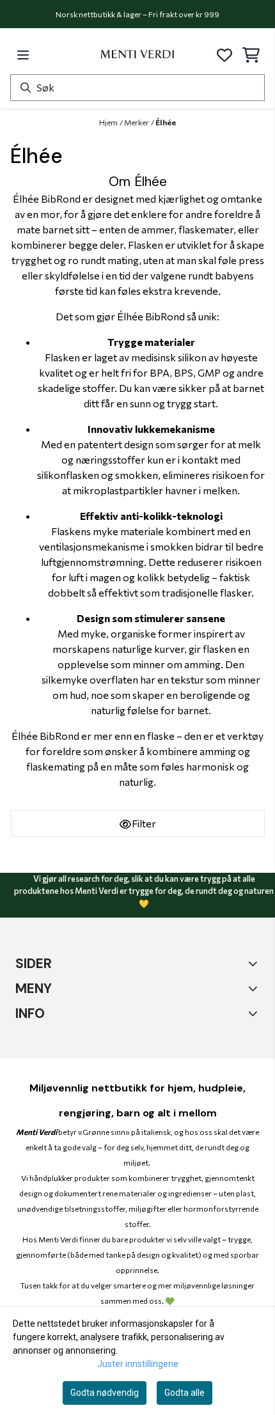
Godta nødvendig (104, 1393)
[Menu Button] (23, 55)
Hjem (108, 122)
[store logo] (137, 55)
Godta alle (184, 1393)
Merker (136, 122)
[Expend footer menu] (254, 963)
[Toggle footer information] (254, 1013)
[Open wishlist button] (224, 55)
